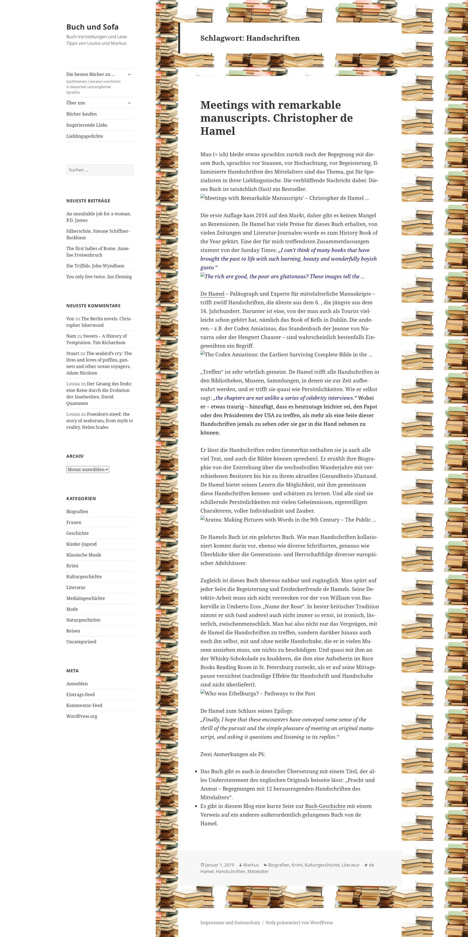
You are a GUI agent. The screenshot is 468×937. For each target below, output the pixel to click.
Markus (251, 865)
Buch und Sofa (92, 27)
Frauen (73, 522)
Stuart (72, 353)
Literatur (76, 587)
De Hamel (212, 293)
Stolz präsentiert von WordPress (299, 923)
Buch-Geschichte (325, 806)
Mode (72, 609)
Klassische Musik (83, 555)
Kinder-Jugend (81, 544)
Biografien (77, 511)
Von (70, 319)
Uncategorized (81, 642)
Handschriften (230, 871)
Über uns (75, 103)
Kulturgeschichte (84, 577)
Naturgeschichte (83, 620)
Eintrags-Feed (80, 695)
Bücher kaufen (81, 114)
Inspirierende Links (86, 125)
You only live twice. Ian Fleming (99, 277)
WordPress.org (81, 716)
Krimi (72, 566)
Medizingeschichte (85, 598)
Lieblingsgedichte (84, 136)
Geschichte (77, 533)
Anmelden (77, 684)
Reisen (73, 631)
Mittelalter (258, 871)
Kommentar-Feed (84, 705)
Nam (71, 336)
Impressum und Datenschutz (230, 923)
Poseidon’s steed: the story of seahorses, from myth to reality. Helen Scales (99, 420)
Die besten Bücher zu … (93, 83)
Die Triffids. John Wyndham (95, 266)
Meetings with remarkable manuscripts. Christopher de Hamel (276, 117)
